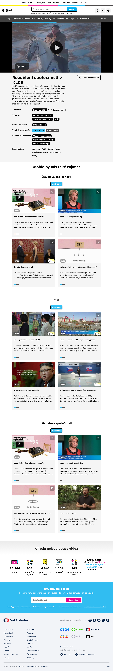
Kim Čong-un (55, 152)
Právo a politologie (41, 143)
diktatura (36, 149)
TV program (66, 3)
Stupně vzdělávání (14, 19)
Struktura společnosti (42, 119)
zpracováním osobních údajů (95, 607)
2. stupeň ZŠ (38, 130)
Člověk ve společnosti (42, 115)
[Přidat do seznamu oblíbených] (52, 191)
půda (43, 13)
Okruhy (40, 19)
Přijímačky (74, 19)
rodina (55, 13)
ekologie (61, 13)
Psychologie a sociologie (43, 139)
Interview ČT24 (39, 110)
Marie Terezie (70, 13)
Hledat (72, 9)
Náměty (48, 19)
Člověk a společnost (42, 136)
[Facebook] (103, 10)
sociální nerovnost (40, 152)
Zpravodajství (40, 3)
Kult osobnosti (39, 124)
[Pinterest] (108, 10)
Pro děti (75, 3)
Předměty (29, 19)
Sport (49, 3)
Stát (57, 119)
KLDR (44, 149)
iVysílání (56, 3)
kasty (34, 155)
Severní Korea (54, 149)
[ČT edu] (7, 11)
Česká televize (27, 3)
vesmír (49, 13)
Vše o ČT (88, 3)
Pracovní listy (58, 19)
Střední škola (52, 130)
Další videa (56, 184)
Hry (67, 19)
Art (81, 3)
